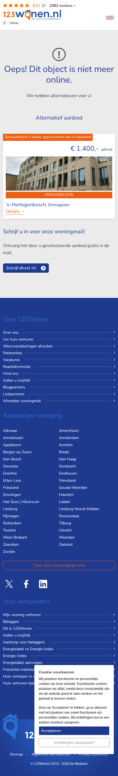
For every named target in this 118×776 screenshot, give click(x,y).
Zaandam (11, 544)
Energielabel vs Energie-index (28, 649)
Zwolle (9, 551)
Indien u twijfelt (16, 380)
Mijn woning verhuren (22, 614)
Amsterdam (69, 437)
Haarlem (66, 494)
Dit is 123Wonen (17, 628)
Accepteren (51, 730)
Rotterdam (12, 523)
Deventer (10, 466)
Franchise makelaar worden (26, 669)
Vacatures (11, 359)
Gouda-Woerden (73, 487)
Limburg (10, 508)
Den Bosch (12, 459)
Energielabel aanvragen (23, 662)
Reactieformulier (17, 366)
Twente (9, 530)
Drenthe (10, 473)
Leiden (64, 501)
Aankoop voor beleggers (24, 642)
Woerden (67, 537)
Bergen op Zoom (17, 452)
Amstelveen (13, 437)
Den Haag (67, 459)
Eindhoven (68, 473)
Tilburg (65, 523)
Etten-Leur (12, 480)
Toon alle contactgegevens (59, 565)
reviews (61, 5)
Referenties (12, 353)
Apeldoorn (12, 444)
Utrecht (65, 530)
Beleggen (11, 621)
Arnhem (66, 444)
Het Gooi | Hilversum (21, 501)
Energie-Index (15, 655)
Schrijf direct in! (21, 268)
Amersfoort (69, 430)
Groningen (12, 494)
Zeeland (65, 544)
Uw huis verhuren (18, 339)
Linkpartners (13, 394)
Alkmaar (10, 430)
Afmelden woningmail (22, 400)
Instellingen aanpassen (74, 742)
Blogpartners (14, 387)
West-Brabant (15, 537)
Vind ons (10, 373)
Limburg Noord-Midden (79, 508)
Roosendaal (69, 516)
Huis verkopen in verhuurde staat (31, 676)
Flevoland (67, 480)
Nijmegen (11, 516)
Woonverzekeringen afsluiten (28, 346)
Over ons (11, 332)
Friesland (11, 487)
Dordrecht (67, 466)
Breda (64, 452)
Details (13, 211)
